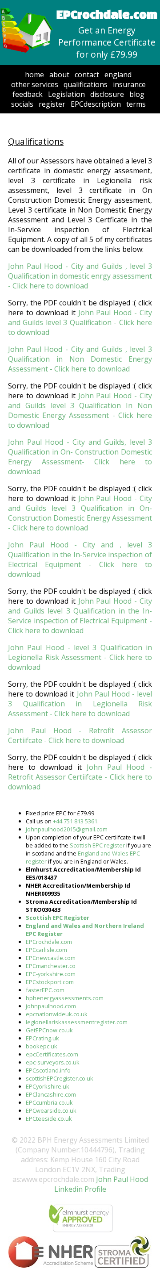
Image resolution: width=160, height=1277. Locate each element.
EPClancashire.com (51, 1094)
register (52, 104)
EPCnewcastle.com (51, 958)
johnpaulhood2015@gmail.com (67, 829)
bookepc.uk (41, 1046)
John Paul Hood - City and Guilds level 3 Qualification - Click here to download (80, 322)
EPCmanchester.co (51, 966)
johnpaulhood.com (51, 1006)
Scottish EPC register (97, 845)
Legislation (66, 94)
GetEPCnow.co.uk (49, 1030)
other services (34, 84)
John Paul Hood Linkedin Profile (101, 1184)
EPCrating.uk (42, 1038)
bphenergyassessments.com (65, 998)
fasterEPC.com (45, 990)
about (59, 74)
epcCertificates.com (52, 1054)
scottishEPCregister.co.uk (59, 1078)
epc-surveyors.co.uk (53, 1062)
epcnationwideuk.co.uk (57, 1014)
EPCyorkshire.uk (47, 1086)
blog (136, 94)
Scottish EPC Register (57, 918)
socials (22, 104)
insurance (129, 84)
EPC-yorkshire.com (51, 974)
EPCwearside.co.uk (51, 1110)
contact (87, 74)
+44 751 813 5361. (76, 821)
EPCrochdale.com (49, 942)
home (34, 74)
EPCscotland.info (48, 1070)
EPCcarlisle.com (46, 950)
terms (136, 104)
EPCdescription (96, 104)
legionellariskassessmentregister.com (77, 1022)
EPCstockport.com (50, 982)
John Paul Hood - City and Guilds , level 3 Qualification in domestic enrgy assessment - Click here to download (80, 276)
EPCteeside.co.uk (49, 1118)
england (118, 74)
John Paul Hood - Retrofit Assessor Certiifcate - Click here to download (80, 735)
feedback (27, 94)
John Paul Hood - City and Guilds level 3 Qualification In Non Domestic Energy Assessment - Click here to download (80, 410)
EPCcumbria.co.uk (49, 1102)
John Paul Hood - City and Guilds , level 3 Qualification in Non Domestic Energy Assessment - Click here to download (80, 359)
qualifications (86, 84)
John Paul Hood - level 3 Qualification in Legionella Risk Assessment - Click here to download (80, 657)
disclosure (107, 94)
